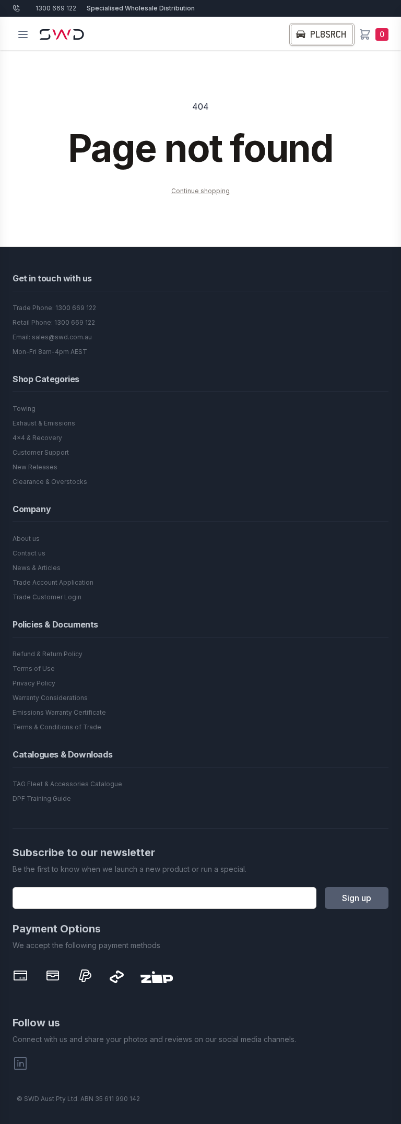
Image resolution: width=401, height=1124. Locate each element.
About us (26, 538)
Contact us (29, 553)
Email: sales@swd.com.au (52, 337)
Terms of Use (34, 668)
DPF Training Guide (42, 798)
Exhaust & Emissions (44, 423)
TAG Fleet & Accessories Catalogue (67, 784)
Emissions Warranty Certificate (59, 712)
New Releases (35, 467)
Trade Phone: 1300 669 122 (54, 308)
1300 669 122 (56, 8)
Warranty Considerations (50, 698)
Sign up (356, 898)
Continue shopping (200, 191)
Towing (24, 408)
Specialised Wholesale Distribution (141, 8)
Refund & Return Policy (47, 654)
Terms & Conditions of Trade (57, 727)
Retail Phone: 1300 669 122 (54, 322)
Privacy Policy (34, 683)
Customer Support (41, 452)
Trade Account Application (53, 582)
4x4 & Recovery (37, 438)
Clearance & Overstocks (50, 482)
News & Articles (37, 568)
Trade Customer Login (47, 597)
